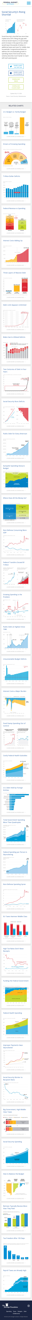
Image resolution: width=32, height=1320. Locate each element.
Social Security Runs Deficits (14, 401)
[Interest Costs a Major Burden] (16, 705)
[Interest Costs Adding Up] (16, 254)
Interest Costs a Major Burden (14, 691)
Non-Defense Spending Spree (14, 884)
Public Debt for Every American (15, 434)
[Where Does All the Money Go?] (16, 511)
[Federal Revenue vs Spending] (16, 222)
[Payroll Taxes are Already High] (16, 1284)
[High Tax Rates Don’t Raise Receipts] (16, 962)
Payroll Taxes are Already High (14, 1270)
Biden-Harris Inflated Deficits (14, 337)
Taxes (14, 1311)
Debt (25, 1311)
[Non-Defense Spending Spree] (16, 898)
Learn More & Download (15, 136)
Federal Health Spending (12, 1013)
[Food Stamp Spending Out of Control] (16, 737)
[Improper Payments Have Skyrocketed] (16, 1059)
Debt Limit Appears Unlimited (14, 305)
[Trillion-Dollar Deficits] (16, 190)
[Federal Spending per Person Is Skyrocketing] (16, 865)
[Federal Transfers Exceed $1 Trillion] (16, 576)
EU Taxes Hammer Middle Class (15, 916)
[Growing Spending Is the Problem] (16, 608)
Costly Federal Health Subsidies (15, 755)
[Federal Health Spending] (16, 1026)
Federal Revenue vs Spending (14, 208)
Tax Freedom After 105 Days (14, 1238)
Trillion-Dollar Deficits (11, 176)
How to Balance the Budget (13, 1174)
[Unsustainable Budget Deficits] (16, 672)
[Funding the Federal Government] (16, 994)
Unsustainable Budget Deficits (14, 659)
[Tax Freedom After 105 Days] (16, 1252)
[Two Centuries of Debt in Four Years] (16, 383)
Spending (9, 1311)
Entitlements (16, 1313)
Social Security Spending (12, 1142)
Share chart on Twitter (18, 66)
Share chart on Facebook (18, 73)
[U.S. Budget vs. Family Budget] (16, 125)
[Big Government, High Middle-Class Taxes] (16, 1123)
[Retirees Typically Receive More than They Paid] (16, 1219)
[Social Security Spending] (16, 1155)
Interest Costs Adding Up (12, 240)
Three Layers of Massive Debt (14, 273)
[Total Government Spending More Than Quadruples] (16, 833)
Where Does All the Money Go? (14, 498)
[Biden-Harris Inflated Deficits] (16, 350)
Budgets (20, 1311)
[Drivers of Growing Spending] (16, 157)
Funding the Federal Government (16, 981)
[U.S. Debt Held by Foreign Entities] (16, 801)
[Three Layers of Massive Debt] (16, 286)
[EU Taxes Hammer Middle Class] (16, 930)
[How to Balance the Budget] (16, 1187)
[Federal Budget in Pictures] (10, 3)
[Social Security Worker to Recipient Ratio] (16, 1091)
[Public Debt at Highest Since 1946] (16, 640)
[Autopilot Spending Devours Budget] (16, 479)
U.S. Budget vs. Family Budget (14, 112)
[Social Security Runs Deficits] (16, 415)
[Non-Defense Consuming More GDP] (16, 544)
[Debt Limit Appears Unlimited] (16, 318)
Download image (16, 80)
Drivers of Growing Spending (14, 144)
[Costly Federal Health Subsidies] (16, 769)
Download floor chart (16, 87)
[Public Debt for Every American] (16, 447)
